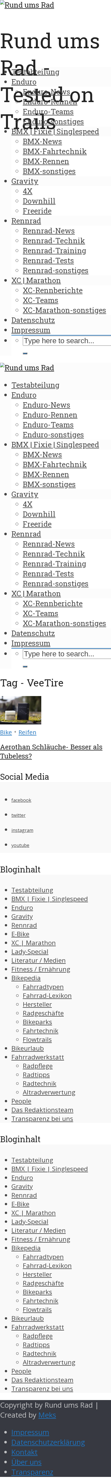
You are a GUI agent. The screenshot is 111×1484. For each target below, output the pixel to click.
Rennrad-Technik (54, 240)
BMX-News (42, 141)
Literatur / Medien (38, 960)
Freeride (37, 211)
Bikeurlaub (27, 1048)
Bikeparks (37, 1021)
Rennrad (26, 220)
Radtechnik (39, 1083)
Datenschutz (33, 320)
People (21, 1101)
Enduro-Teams (48, 111)
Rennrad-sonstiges (56, 270)
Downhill (39, 201)
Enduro (23, 82)
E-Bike (20, 933)
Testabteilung (35, 72)
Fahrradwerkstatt (37, 1057)
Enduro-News (46, 91)
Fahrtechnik (40, 1030)
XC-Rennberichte (53, 290)
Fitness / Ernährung (40, 969)
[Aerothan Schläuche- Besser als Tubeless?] (20, 722)
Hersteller (37, 1004)
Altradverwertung (49, 1092)
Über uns (26, 1462)
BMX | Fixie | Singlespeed (55, 131)
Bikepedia (26, 977)
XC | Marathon (36, 280)
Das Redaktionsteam (42, 1109)
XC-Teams (40, 300)
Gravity (24, 181)
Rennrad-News (49, 230)
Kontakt (24, 1452)
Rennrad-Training (54, 250)
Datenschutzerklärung (48, 1442)
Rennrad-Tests (48, 260)
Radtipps (36, 1074)
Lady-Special (29, 951)
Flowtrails (37, 1039)
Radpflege (38, 1065)
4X (27, 191)
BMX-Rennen (46, 161)
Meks (47, 1415)
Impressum (30, 330)
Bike (6, 732)
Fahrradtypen (43, 986)
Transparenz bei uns (42, 1118)
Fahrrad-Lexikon (47, 995)
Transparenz (32, 1472)
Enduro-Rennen (50, 101)
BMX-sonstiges (49, 171)
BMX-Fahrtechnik (55, 151)
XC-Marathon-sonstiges (64, 310)
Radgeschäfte (43, 1013)
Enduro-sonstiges (53, 121)
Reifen (27, 732)
